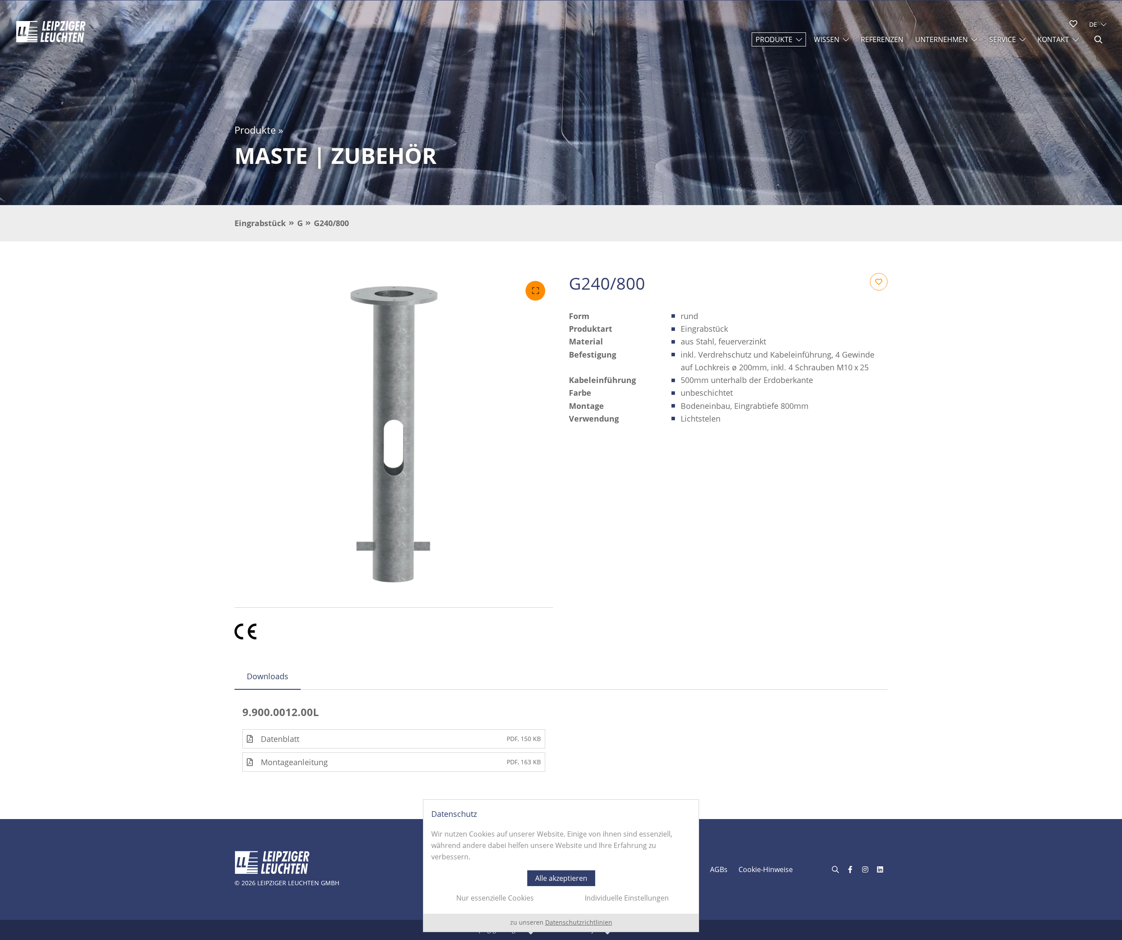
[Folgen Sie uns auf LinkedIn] (880, 869)
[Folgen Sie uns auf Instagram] (865, 869)
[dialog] (561, 865)
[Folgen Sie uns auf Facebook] (850, 869)
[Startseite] (51, 32)
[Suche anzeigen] (1098, 39)
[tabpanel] (561, 738)
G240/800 (331, 223)
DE (1093, 24)
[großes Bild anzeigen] (393, 432)
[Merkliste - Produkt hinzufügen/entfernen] (879, 282)
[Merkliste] (1073, 24)
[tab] (267, 676)
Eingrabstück (260, 223)
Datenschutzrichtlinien (578, 922)
